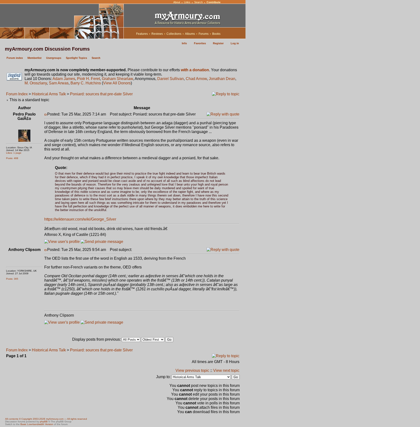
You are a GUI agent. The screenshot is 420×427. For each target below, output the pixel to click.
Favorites (200, 43)
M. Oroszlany (36, 83)
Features (142, 34)
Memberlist (34, 57)
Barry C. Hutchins (85, 83)
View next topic (226, 370)
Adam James (63, 79)
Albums (190, 34)
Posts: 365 (12, 278)
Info (184, 43)
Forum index (15, 57)
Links (187, 2)
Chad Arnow (196, 79)
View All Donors (117, 83)
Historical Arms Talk (49, 94)
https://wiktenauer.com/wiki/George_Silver (80, 219)
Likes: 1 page (13, 152)
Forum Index (17, 94)
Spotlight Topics (76, 57)
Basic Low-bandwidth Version (36, 424)
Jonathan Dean (222, 79)
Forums (203, 34)
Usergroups (53, 57)
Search (198, 2)
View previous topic (192, 370)
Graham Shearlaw (117, 79)
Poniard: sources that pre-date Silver (101, 94)
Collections (174, 34)
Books (216, 34)
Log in (235, 43)
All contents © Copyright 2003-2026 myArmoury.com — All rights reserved (46, 419)
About (177, 2)
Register (218, 43)
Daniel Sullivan (170, 79)
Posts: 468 (12, 158)
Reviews (157, 34)
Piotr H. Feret (88, 79)
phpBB (44, 421)
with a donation (195, 70)
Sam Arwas (59, 83)
